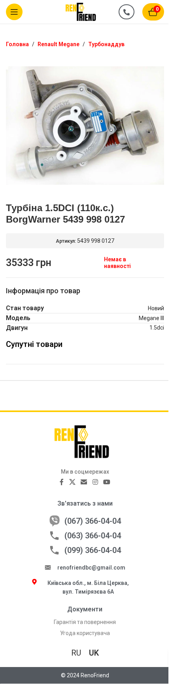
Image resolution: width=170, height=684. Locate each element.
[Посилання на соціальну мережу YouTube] (106, 482)
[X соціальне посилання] (72, 482)
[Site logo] (85, 11)
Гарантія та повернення (85, 622)
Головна (17, 44)
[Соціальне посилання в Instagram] (95, 482)
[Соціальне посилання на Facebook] (61, 482)
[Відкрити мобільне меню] (14, 12)
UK (94, 653)
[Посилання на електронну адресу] (84, 482)
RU (76, 653)
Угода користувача (85, 633)
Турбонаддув (106, 44)
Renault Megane (58, 44)
